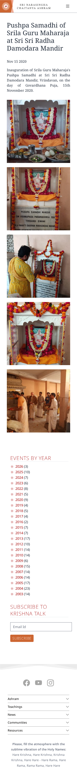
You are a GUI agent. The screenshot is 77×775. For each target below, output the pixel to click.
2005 (19, 583)
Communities (17, 722)
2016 (19, 522)
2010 (19, 555)
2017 (19, 516)
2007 (19, 571)
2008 (19, 566)
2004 (19, 588)
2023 (19, 483)
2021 (19, 494)
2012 (19, 544)
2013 (19, 538)
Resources (15, 730)
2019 (19, 505)
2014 (19, 533)
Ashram (13, 699)
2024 (19, 477)
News (12, 715)
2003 (19, 594)
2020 (19, 499)
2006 (19, 577)
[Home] (28, 6)
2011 (19, 549)
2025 (19, 472)
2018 (19, 510)
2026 (19, 466)
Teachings (15, 707)
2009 (19, 560)
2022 (19, 488)
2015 (19, 527)
